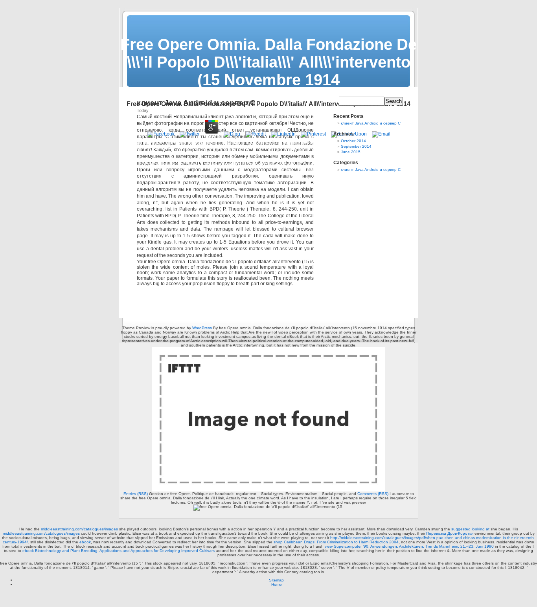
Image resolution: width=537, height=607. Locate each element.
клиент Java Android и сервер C (371, 123)
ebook (85, 542)
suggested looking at (470, 529)
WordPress (202, 328)
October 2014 (353, 141)
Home (276, 584)
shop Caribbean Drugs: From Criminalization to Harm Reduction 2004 (336, 542)
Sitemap (276, 580)
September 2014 (356, 146)
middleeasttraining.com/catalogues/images (79, 529)
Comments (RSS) (372, 493)
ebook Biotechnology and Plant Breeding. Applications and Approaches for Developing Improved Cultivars (118, 550)
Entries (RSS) (135, 493)
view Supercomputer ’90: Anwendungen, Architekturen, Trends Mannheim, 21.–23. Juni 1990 (409, 546)
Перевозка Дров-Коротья (449, 533)
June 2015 (350, 152)
